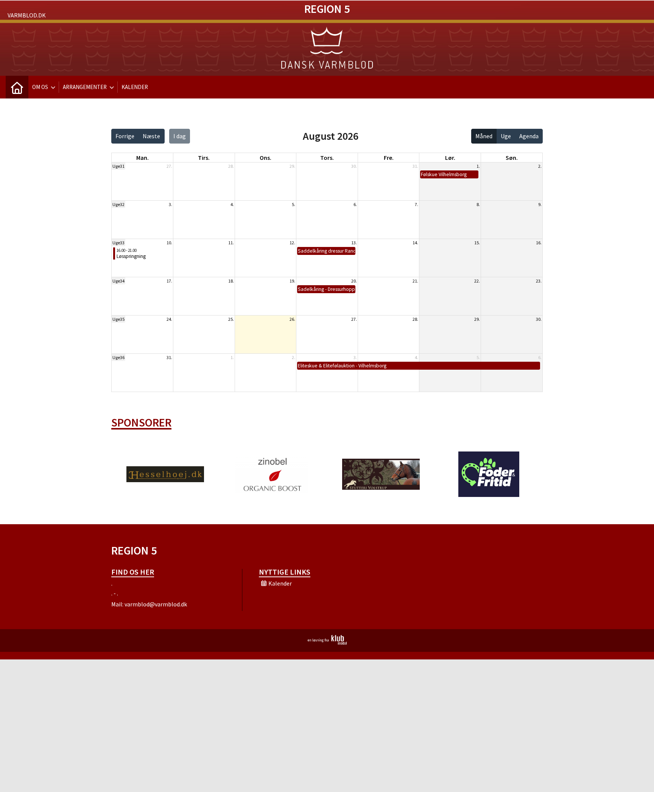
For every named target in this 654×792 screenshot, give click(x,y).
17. (169, 281)
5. (293, 204)
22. (477, 281)
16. (539, 242)
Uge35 (118, 319)
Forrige (124, 136)
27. (169, 166)
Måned (483, 136)
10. (169, 242)
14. (415, 242)
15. (477, 242)
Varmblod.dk (27, 15)
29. (292, 166)
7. (416, 204)
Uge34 (118, 281)
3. (170, 204)
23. (539, 281)
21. (415, 281)
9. (540, 204)
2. (540, 166)
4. (232, 204)
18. (231, 281)
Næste (151, 136)
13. (354, 242)
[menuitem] (17, 87)
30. (354, 166)
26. (292, 319)
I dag (179, 136)
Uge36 (118, 357)
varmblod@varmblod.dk (156, 604)
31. (415, 166)
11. (231, 242)
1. (478, 166)
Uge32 (118, 204)
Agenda (529, 136)
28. (231, 166)
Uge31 (118, 166)
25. (231, 319)
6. (355, 204)
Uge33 (118, 242)
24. (169, 319)
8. (478, 204)
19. (292, 281)
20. (354, 281)
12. (292, 242)
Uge (506, 136)
